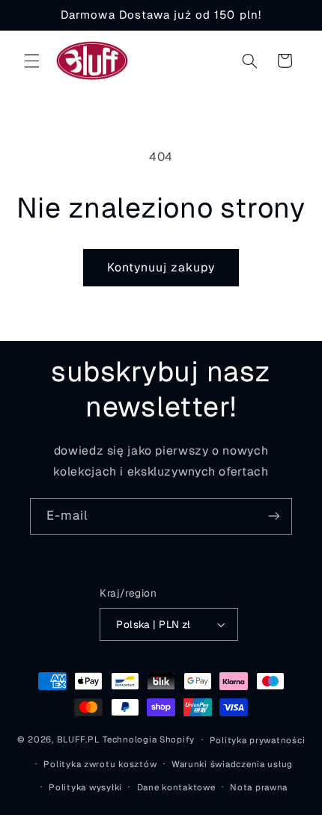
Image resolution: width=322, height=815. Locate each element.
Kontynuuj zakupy (161, 267)
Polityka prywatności (258, 739)
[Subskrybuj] (274, 516)
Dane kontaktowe (176, 787)
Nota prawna (259, 787)
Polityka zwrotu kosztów (100, 763)
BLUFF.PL (78, 739)
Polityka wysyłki (85, 787)
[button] (31, 60)
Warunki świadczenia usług (232, 763)
